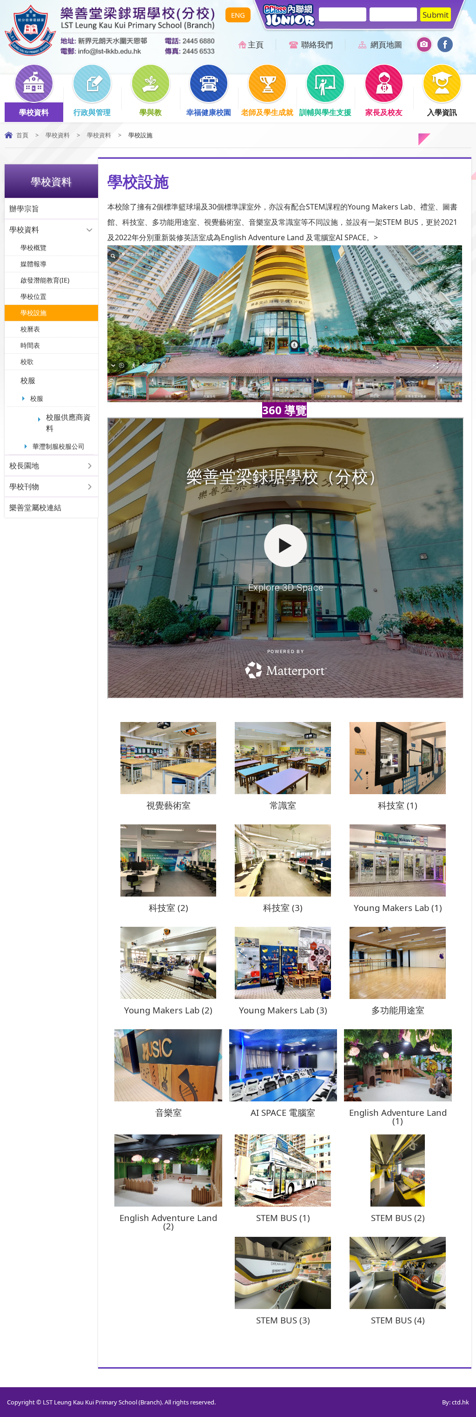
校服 (27, 380)
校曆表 (30, 328)
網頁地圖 (386, 44)
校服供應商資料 (68, 422)
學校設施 (33, 312)
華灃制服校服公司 (59, 446)
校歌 (26, 361)
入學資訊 (442, 112)
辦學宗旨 (24, 208)
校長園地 (24, 465)
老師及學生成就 (267, 112)
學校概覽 (33, 247)
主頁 (256, 44)
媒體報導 (33, 263)
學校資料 (34, 112)
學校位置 (33, 296)
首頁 (22, 135)
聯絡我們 (317, 44)
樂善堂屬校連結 (35, 507)
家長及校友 (384, 112)
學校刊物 (24, 486)
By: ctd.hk (455, 1402)
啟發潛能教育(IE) (44, 280)
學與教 (150, 112)
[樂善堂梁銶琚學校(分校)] (110, 53)
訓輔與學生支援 (325, 112)
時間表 (30, 345)
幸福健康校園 (208, 112)
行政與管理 (92, 112)
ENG (238, 15)
